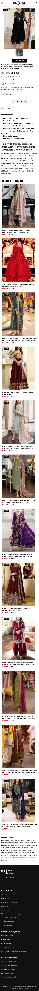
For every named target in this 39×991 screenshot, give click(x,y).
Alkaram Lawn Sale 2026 (9, 965)
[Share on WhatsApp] (17, 101)
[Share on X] (26, 101)
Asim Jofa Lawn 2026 (8, 969)
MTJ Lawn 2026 (6, 943)
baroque (10, 853)
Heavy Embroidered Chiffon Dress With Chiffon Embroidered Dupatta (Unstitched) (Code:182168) (18, 717)
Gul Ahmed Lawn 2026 (8, 977)
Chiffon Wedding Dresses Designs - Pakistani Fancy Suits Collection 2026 (17, 88)
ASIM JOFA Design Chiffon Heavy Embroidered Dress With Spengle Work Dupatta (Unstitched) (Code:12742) (19, 826)
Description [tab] (5, 108)
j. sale (22, 840)
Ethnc (3, 850)
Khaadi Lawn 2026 (7, 936)
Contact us (5, 898)
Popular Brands (6, 843)
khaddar (8, 848)
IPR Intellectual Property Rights (11, 914)
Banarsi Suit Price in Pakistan (10, 840)
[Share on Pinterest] (21, 101)
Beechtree (18, 853)
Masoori (32, 858)
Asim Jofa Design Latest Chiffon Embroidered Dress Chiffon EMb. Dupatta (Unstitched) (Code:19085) (19, 771)
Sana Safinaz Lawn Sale (14, 855)
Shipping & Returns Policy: (9, 902)
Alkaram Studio (19, 845)
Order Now (19, 61)
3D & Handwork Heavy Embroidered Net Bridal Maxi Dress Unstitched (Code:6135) (19, 285)
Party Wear (4, 860)
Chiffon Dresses (24, 858)
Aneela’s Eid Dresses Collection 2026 (13, 951)
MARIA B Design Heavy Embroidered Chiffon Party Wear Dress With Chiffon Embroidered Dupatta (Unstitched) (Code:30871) (18, 555)
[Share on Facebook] (13, 101)
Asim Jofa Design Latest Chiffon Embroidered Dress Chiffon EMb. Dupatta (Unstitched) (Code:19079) (19, 339)
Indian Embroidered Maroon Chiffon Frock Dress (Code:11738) (18, 393)
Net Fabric (15, 858)
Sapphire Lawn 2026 (8, 947)
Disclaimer (4, 906)
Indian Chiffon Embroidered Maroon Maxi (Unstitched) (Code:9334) (16, 609)
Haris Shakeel (16, 848)
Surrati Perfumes (11, 850)
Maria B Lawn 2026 (7, 940)
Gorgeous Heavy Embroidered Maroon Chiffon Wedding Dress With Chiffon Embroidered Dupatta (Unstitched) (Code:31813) (19, 663)
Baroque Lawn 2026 (7, 973)
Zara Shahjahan (6, 858)
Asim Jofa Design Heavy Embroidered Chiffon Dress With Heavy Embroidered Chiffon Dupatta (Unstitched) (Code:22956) (19, 501)
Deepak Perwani (30, 840)
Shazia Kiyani (22, 850)
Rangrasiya (24, 848)
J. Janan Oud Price (7, 922)
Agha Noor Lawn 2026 (8, 961)
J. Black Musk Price (7, 925)
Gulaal (31, 848)
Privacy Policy (5, 910)
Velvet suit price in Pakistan (20, 843)
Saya (12, 845)
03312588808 (9, 877)
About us (4, 894)
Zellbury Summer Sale (29, 855)
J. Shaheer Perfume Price (9, 918)
